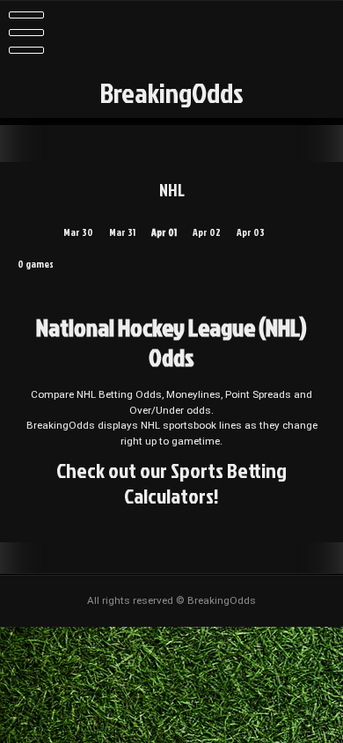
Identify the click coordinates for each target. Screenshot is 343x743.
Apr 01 (164, 231)
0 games (36, 263)
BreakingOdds (171, 92)
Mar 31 (122, 231)
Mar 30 (78, 231)
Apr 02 (207, 231)
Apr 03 (251, 231)
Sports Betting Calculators (205, 483)
